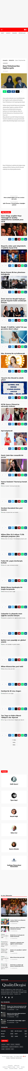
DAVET (21, 1033)
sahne (21, 1046)
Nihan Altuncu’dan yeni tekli (12, 666)
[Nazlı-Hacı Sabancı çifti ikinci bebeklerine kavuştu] (5, 929)
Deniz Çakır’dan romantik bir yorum (12, 456)
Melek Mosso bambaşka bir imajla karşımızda (11, 588)
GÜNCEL (7, 1036)
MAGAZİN (5, 63)
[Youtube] (9, 997)
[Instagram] (12, 997)
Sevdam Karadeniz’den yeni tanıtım (11, 509)
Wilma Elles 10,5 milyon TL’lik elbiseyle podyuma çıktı (12, 535)
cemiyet (3, 1044)
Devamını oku (17, 994)
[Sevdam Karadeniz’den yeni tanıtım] (14, 518)
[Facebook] (2, 997)
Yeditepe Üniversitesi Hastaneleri (14, 865)
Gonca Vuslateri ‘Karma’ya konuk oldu (14, 483)
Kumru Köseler (14, 849)
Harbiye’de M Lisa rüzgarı (11, 691)
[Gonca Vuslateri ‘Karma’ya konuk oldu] (14, 491)
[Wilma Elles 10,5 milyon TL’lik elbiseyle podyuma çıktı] (14, 544)
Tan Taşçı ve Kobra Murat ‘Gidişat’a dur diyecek (11, 716)
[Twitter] (5, 997)
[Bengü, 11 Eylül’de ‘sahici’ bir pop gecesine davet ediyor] (14, 337)
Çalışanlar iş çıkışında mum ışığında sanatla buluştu (11, 614)
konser (12, 1044)
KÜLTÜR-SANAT (21, 1031)
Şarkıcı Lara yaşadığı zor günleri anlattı (13, 641)
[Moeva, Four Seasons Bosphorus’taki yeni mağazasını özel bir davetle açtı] (3, 1007)
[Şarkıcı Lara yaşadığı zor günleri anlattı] (14, 650)
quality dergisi (5, 1046)
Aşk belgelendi (6, 431)
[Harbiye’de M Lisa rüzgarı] (14, 699)
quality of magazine (14, 1046)
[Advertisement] (14, 14)
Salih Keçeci (14, 784)
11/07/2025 (5, 71)
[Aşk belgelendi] (14, 438)
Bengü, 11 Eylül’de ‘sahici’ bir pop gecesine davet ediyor (14, 328)
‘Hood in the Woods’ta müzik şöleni (12, 379)
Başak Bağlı (14, 816)
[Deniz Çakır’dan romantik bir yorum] (14, 465)
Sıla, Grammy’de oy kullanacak (13, 353)
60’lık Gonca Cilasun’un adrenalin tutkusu (10, 405)
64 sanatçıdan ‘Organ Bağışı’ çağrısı (16, 1020)
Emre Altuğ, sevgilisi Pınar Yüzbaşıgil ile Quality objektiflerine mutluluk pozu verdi (12, 218)
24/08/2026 (14, 923)
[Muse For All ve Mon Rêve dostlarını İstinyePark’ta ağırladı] (3, 1014)
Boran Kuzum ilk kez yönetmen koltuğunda (13, 273)
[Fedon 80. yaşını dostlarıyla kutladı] (14, 570)
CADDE (21, 1036)
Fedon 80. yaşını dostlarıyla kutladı (11, 562)
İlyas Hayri (14, 800)
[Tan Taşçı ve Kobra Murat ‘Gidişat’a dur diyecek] (14, 725)
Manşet (7, 1033)
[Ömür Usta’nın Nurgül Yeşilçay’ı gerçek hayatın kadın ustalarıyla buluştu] (14, 310)
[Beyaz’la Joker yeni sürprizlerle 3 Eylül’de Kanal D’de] (14, 256)
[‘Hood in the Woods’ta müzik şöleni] (14, 388)
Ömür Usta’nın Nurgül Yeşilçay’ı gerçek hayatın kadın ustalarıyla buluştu (13, 300)
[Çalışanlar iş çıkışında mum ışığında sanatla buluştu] (14, 623)
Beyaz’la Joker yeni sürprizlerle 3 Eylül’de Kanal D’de (13, 247)
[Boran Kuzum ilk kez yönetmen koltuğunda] (14, 282)
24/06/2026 (11, 1009)
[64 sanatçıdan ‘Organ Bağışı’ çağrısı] (3, 1021)
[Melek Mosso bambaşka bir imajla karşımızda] (14, 597)
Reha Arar (14, 833)
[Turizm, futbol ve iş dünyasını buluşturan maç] (5, 921)
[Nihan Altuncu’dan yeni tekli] (14, 674)
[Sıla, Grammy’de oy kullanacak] (14, 361)
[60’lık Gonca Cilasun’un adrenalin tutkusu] (14, 414)
